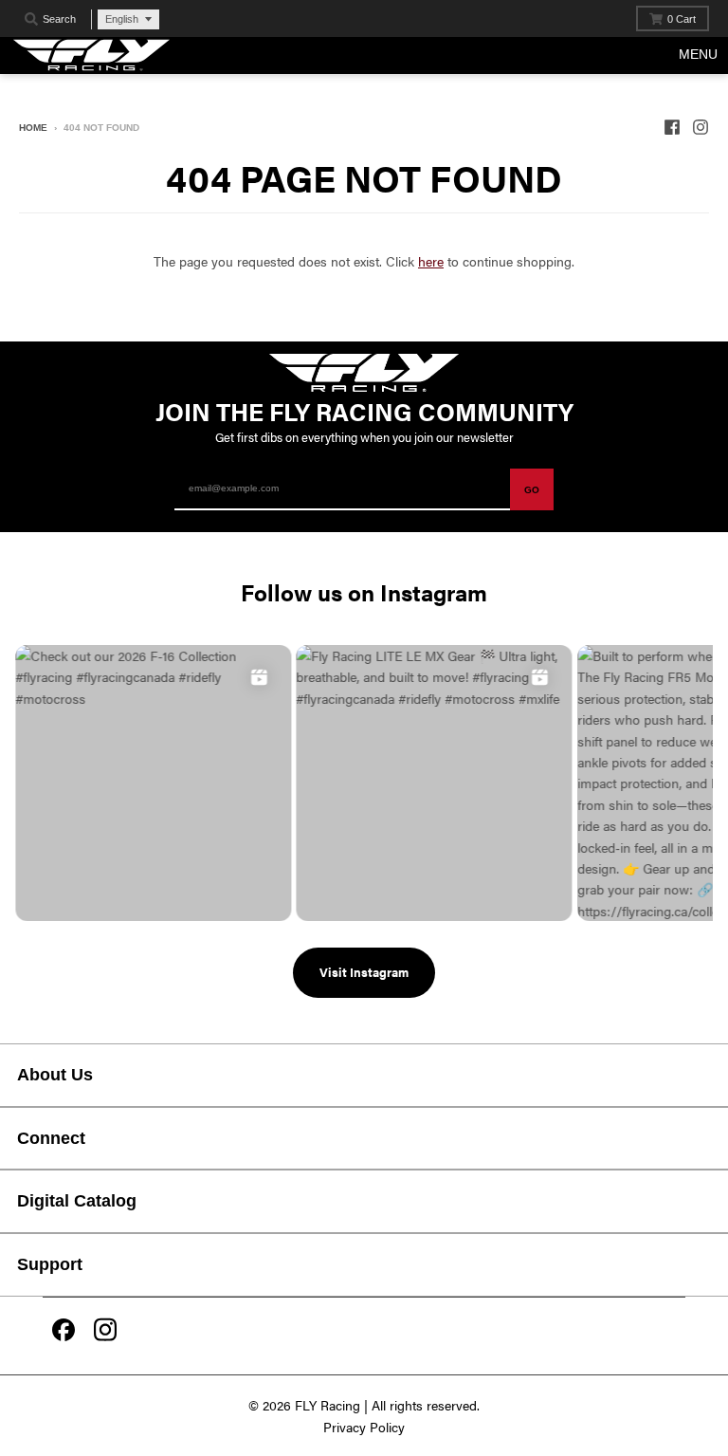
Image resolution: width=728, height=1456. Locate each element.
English (121, 19)
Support (49, 1264)
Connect (51, 1138)
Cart (681, 19)
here (431, 260)
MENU (698, 54)
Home (33, 127)
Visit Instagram (364, 972)
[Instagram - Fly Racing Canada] (700, 127)
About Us (55, 1074)
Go (531, 490)
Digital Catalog (76, 1200)
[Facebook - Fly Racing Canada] (672, 127)
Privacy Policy (364, 1426)
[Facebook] (63, 1331)
